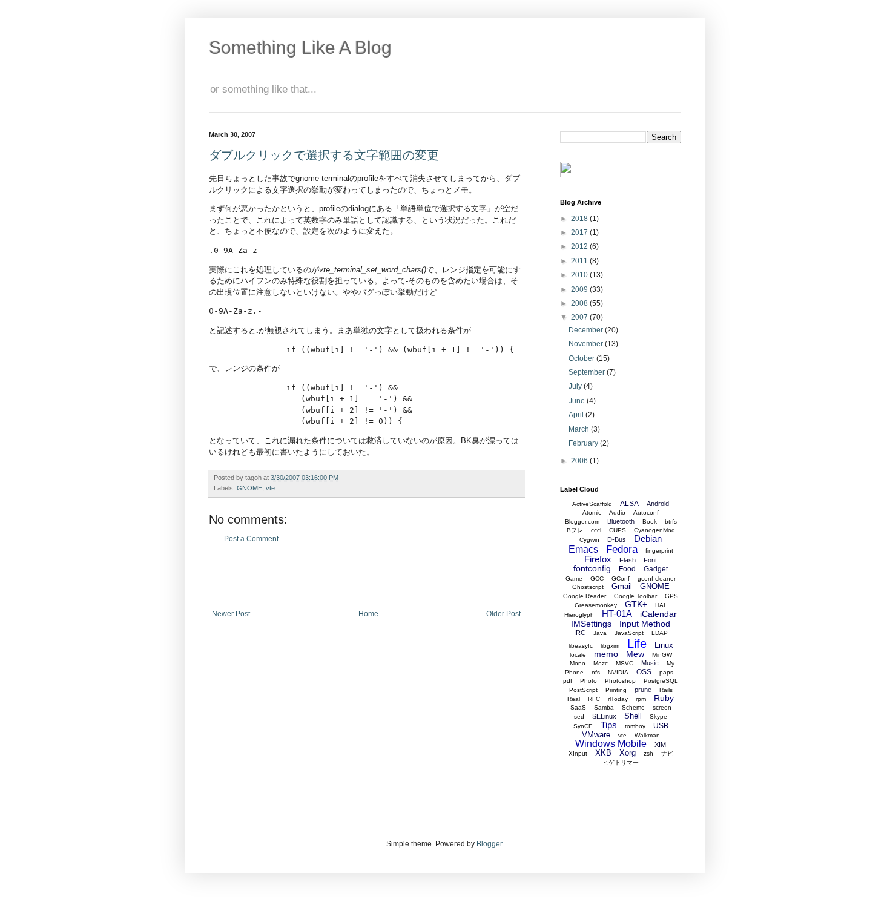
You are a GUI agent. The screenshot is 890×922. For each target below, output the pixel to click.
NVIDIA (618, 672)
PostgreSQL (661, 680)
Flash (627, 560)
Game (573, 578)
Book (649, 521)
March (580, 429)
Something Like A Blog (300, 48)
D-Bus (616, 539)
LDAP (659, 633)
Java (600, 633)
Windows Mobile (611, 744)
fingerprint (659, 550)
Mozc (600, 663)
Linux (663, 645)
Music (650, 663)
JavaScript (629, 633)
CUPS (617, 530)
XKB (603, 752)
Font (650, 560)
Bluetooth (621, 521)
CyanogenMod (654, 530)
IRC (579, 632)
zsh (648, 753)
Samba (604, 707)
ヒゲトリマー (620, 762)
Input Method (644, 623)
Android (658, 503)
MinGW (662, 654)
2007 (580, 317)
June (578, 401)
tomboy (635, 726)
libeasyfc (581, 645)
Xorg (627, 752)
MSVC (624, 663)
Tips (609, 725)
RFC (594, 699)
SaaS (578, 707)
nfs (596, 672)
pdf (567, 680)
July (576, 386)
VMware (596, 734)
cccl (596, 530)
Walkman (647, 735)
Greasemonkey (596, 605)
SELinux (604, 716)
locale (578, 654)
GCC (597, 578)
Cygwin (589, 539)
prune (643, 689)
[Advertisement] (366, 576)
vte (270, 488)
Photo (588, 680)
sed (579, 716)
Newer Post (231, 614)
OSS (643, 672)
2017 (580, 232)
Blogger (489, 844)
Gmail (621, 586)
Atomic (591, 512)
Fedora (622, 549)
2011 (580, 261)
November (587, 344)
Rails (666, 690)
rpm (641, 699)
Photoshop (620, 680)
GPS (671, 596)
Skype (658, 716)
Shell (633, 715)
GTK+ (636, 604)
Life (637, 643)
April (577, 414)
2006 (580, 460)
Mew (635, 654)
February (584, 443)
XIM (660, 744)
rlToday (618, 699)
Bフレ (575, 530)
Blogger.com (582, 521)
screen (662, 707)
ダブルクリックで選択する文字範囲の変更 (324, 155)
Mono (577, 663)
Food (627, 569)
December (587, 330)
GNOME (249, 488)
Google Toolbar (635, 596)
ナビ (667, 753)
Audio (617, 512)
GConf (620, 578)
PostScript (583, 690)
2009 (580, 289)
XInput (578, 753)
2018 (580, 218)
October (582, 358)
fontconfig (592, 568)
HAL (661, 605)
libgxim (610, 645)
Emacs (583, 549)
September (588, 372)
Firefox (597, 559)
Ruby (664, 698)
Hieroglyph (579, 614)
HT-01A (617, 613)
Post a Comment (251, 539)
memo (606, 654)
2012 (580, 246)
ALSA (629, 503)
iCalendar (658, 614)
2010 (580, 275)
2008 (580, 303)
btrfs (671, 521)
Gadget (656, 569)
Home (368, 614)
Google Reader (584, 596)
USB (660, 726)
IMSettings (591, 623)
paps (666, 672)
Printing (616, 690)
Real (573, 699)
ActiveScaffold (592, 504)
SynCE (583, 726)
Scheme (633, 707)
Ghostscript (588, 587)
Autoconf (646, 512)
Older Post (503, 614)
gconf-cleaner (657, 578)
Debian (648, 538)
